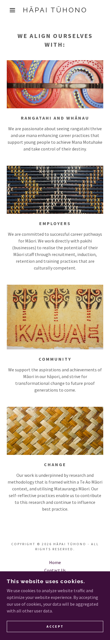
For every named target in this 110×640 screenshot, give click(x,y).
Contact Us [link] (55, 570)
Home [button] (55, 562)
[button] (8, 10)
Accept (55, 627)
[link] (55, 10)
